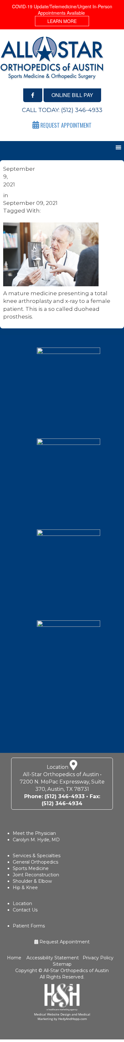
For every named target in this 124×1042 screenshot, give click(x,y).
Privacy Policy (98, 958)
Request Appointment (64, 942)
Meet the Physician (34, 833)
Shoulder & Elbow (32, 881)
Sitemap (62, 964)
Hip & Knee (25, 887)
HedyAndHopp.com (72, 1018)
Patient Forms (29, 926)
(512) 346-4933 (81, 110)
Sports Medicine (31, 868)
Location (22, 903)
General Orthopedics (35, 862)
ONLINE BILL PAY (72, 95)
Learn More (62, 21)
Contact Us (25, 910)
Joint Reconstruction (36, 875)
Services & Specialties (36, 855)
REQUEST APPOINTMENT (65, 125)
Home (15, 958)
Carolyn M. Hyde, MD (36, 840)
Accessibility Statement (52, 958)
